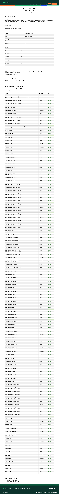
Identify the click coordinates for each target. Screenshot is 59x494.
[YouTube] (49, 488)
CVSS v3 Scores (7, 47)
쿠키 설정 (45, 492)
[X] (52, 488)
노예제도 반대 (15, 488)
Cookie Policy (55, 492)
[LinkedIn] (54, 488)
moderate (17, 28)
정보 (18, 488)
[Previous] (27, 12)
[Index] (30, 12)
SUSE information (9, 25)
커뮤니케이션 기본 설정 (22, 488)
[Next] (32, 12)
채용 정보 (10, 488)
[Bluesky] (56, 488)
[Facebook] (51, 488)
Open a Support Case (5, 492)
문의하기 (50, 4)
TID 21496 (40, 71)
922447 (12, 72)
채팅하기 (30, 488)
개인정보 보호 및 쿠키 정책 (50, 492)
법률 (12, 488)
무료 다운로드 (54, 4)
